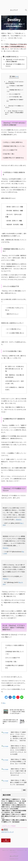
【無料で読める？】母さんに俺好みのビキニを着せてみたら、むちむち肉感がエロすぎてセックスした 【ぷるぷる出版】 (18, 750)
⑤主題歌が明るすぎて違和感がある (15, 100)
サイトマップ (20, 850)
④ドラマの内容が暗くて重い (14, 97)
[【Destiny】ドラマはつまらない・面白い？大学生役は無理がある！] (14, 697)
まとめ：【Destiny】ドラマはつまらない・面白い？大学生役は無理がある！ (14, 112)
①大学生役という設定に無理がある (15, 86)
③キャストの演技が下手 (13, 94)
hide (17, 76)
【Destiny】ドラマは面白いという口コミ (14, 106)
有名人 (4, 703)
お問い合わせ (12, 850)
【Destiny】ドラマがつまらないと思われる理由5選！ (14, 82)
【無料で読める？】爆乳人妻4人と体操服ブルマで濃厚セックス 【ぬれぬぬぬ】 (18, 782)
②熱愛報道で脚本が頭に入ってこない (15, 90)
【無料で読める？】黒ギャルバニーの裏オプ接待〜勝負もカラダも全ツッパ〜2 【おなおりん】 (13, 816)
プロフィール (5, 850)
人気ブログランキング (7, 832)
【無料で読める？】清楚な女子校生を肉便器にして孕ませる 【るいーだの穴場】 (18, 761)
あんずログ (14, 10)
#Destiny (18, 519)
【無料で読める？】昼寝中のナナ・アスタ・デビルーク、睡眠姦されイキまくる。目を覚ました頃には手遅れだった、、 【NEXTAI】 (18, 736)
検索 (24, 790)
